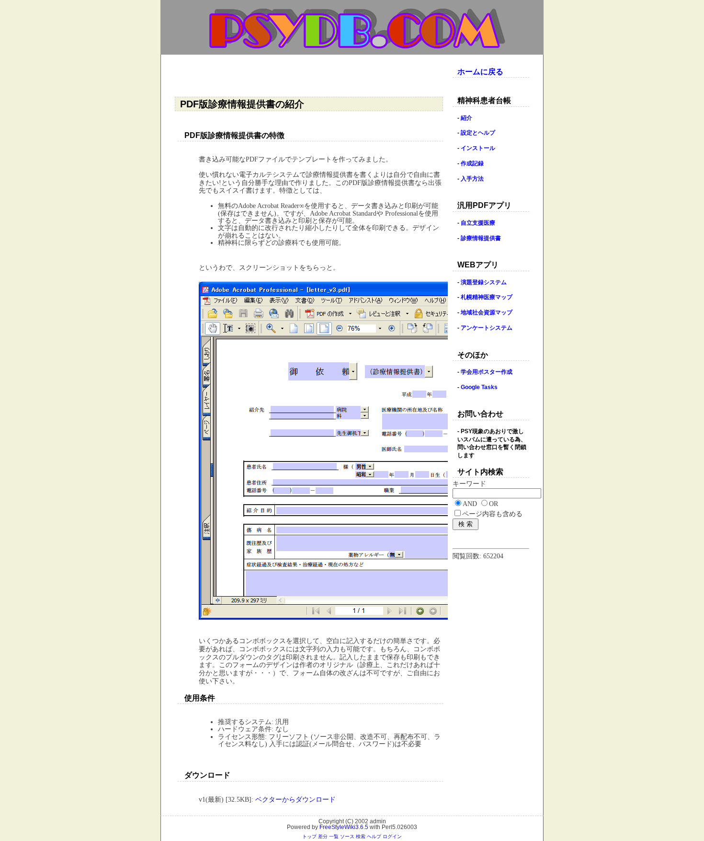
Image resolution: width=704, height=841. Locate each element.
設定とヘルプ (478, 132)
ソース (347, 836)
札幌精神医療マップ (486, 297)
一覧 (334, 836)
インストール (478, 148)
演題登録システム (484, 282)
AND (470, 503)
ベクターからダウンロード (295, 799)
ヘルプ (374, 836)
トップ (309, 836)
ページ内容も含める (492, 514)
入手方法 (472, 178)
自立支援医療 (478, 222)
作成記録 (472, 163)
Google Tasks (479, 387)
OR (493, 503)
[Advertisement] (311, 76)
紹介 (466, 118)
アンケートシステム (486, 327)
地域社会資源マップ (486, 312)
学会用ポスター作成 (486, 372)
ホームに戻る (480, 72)
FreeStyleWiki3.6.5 (343, 827)
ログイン (392, 836)
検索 (360, 836)
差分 (323, 836)
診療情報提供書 (481, 238)
